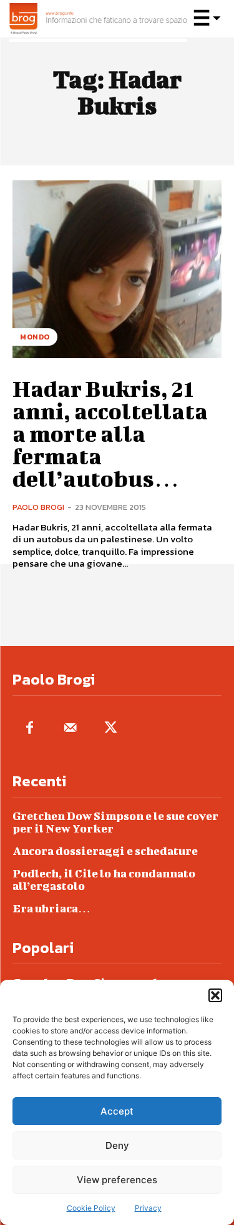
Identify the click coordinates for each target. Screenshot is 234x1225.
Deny (117, 1145)
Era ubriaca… (51, 908)
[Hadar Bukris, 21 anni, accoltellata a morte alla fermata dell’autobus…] (117, 269)
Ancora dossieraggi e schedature (105, 850)
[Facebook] (29, 728)
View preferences (117, 1180)
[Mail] (70, 728)
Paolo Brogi (38, 507)
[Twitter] (111, 728)
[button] (215, 995)
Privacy (148, 1208)
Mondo (35, 337)
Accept (117, 1111)
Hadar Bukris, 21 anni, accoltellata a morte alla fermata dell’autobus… (110, 433)
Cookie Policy (91, 1208)
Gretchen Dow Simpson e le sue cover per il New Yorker (115, 822)
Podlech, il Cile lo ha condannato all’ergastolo (103, 879)
